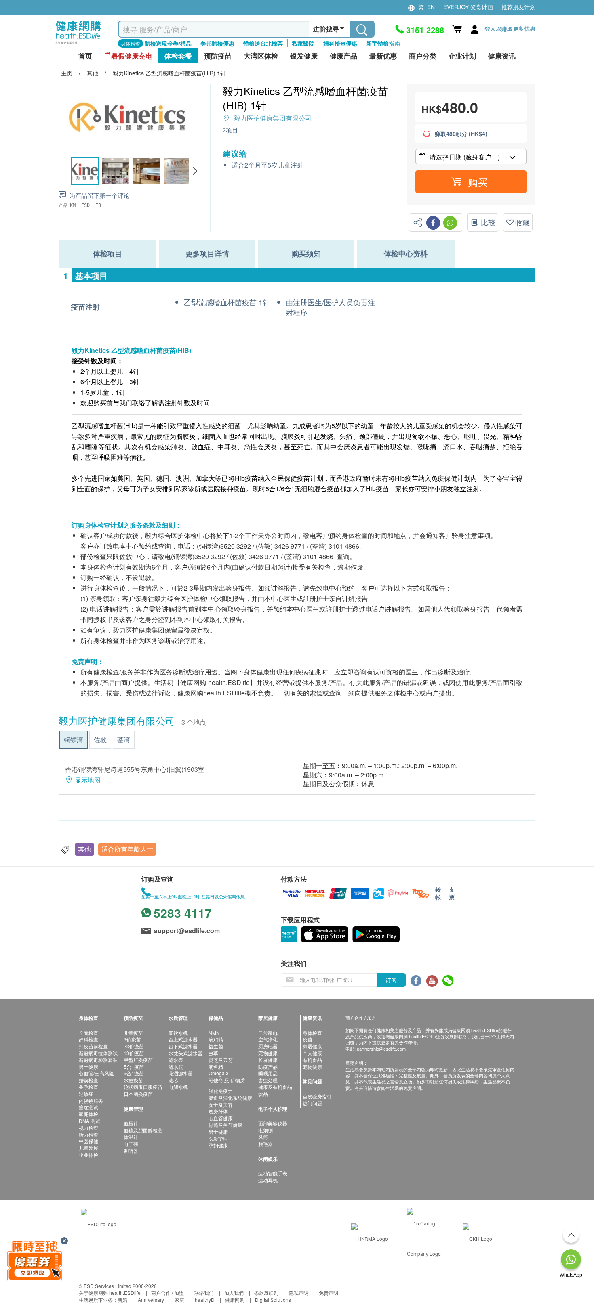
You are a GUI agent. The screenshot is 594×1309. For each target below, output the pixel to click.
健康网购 (234, 1299)
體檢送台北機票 (263, 43)
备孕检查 (88, 1086)
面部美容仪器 (272, 1123)
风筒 (263, 1136)
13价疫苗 (134, 1052)
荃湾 (123, 739)
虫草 (213, 1052)
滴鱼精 (216, 1066)
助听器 (131, 1150)
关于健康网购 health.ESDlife (110, 1292)
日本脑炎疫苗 (138, 1093)
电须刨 (265, 1130)
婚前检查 (88, 1080)
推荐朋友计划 (518, 7)
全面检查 (88, 1032)
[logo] (78, 44)
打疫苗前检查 (93, 1046)
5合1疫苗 (134, 1066)
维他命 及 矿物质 (227, 1080)
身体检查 (312, 1032)
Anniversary (151, 1299)
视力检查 (88, 1127)
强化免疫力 (221, 1090)
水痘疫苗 (133, 1080)
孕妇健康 (218, 1144)
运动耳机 (268, 1180)
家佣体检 (88, 1113)
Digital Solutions (273, 1299)
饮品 (263, 1093)
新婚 (122, 1299)
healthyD (205, 1299)
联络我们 (204, 1292)
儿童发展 (88, 1147)
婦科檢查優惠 (340, 43)
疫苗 (307, 1039)
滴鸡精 (216, 1039)
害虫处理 (268, 1080)
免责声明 (328, 1292)
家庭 (179, 1299)
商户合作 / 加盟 (167, 1292)
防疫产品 (268, 1066)
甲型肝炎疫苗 (138, 1059)
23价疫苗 (134, 1046)
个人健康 (312, 1052)
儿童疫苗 (133, 1032)
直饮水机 (178, 1032)
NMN (214, 1032)
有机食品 (312, 1059)
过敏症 (86, 1093)
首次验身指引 (317, 1096)
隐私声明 (298, 1292)
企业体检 (88, 1154)
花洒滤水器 (181, 1073)
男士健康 (88, 1066)
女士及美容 (221, 1104)
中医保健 (88, 1140)
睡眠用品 (268, 1073)
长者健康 (268, 1059)
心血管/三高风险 (96, 1073)
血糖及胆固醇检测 (143, 1130)
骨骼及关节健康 (225, 1124)
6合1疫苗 (134, 1073)
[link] (98, 1223)
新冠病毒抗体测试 (98, 1052)
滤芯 (173, 1080)
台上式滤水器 (183, 1039)
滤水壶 (176, 1059)
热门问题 (312, 1103)
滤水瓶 (176, 1066)
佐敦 (100, 739)
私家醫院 (303, 43)
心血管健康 (221, 1117)
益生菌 (216, 1046)
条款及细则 (266, 1292)
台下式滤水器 (183, 1046)
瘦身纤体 (218, 1111)
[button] (194, 171)
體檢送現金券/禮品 (168, 43)
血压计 (131, 1123)
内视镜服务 (91, 1100)
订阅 (391, 980)
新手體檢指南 (383, 43)
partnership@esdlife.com (381, 1048)
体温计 (131, 1136)
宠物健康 (268, 1052)
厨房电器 (268, 1046)
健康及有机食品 (275, 1086)
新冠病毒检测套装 (98, 1059)
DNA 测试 (89, 1120)
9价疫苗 (132, 1039)
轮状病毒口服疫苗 (143, 1086)
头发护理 (218, 1138)
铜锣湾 (73, 739)
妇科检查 (88, 1039)
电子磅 (131, 1143)
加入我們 (234, 1292)
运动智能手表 (272, 1173)
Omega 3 (219, 1073)
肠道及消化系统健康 (230, 1097)
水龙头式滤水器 (185, 1052)
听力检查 (88, 1134)
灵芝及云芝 (221, 1059)
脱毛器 (265, 1143)
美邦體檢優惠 (217, 43)
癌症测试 (88, 1107)
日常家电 (268, 1032)
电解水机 (178, 1086)
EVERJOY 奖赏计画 (468, 7)
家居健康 (312, 1046)
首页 (85, 56)
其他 (84, 849)
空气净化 (268, 1039)
